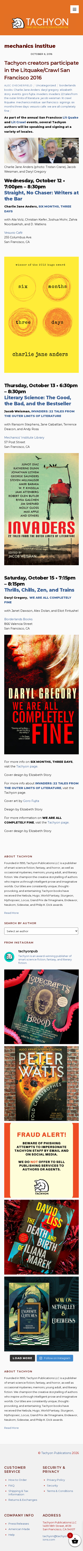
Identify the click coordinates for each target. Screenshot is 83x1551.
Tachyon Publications (56, 1453)
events (16, 94)
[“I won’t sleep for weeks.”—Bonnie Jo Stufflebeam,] (41, 1006)
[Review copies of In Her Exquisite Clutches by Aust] (41, 1314)
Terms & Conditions (60, 1491)
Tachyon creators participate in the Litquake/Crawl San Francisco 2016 (41, 70)
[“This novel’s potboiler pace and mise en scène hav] (41, 1237)
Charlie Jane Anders (27, 89)
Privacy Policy (56, 1479)
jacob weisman (50, 98)
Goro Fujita (31, 801)
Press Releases (18, 1523)
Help (11, 1534)
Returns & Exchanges (22, 1499)
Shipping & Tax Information (18, 1492)
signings (65, 102)
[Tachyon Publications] (40, 30)
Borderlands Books (18, 619)
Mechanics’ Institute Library (24, 437)
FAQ (11, 1485)
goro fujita (28, 94)
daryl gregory (50, 89)
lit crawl (66, 98)
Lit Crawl (18, 122)
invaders (42, 94)
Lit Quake (70, 117)
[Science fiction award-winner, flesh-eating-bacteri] (41, 1083)
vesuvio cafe (38, 106)
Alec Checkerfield (18, 85)
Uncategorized (46, 85)
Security (52, 1485)
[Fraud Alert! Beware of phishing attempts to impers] (41, 1160)
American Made (19, 1529)
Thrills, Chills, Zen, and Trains (39, 590)
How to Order (17, 1479)
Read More (11, 912)
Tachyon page (26, 766)
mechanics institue (28, 102)
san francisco (50, 102)
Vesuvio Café (13, 233)
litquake (9, 102)
